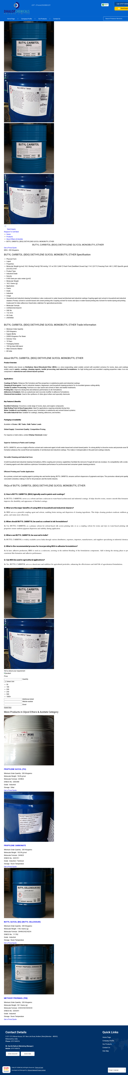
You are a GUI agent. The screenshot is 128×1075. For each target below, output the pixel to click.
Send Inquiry (11, 229)
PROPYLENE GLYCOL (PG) (15, 769)
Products (9, 237)
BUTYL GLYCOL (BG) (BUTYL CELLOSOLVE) (22, 922)
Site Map (105, 1051)
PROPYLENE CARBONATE (15, 845)
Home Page (11, 19)
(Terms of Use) (39, 1067)
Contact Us (56, 19)
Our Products (42, 19)
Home (8, 234)
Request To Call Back (11, 232)
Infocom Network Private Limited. (37, 1070)
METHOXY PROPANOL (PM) (16, 998)
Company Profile (26, 19)
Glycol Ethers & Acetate (14, 239)
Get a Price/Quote (10, 248)
